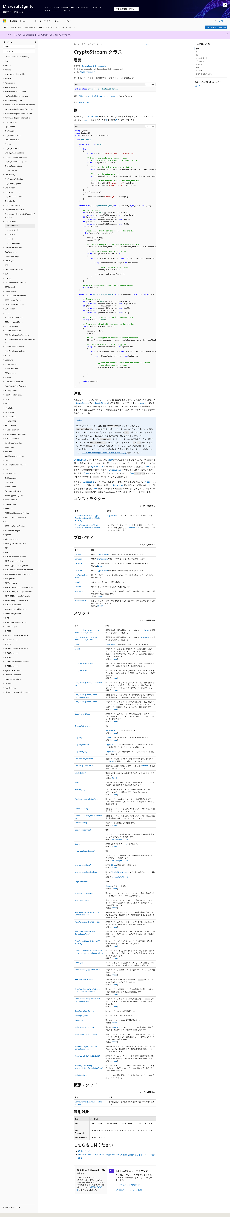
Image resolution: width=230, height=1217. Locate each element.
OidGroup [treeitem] (9, 482)
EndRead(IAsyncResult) (84, 759)
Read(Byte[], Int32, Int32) (85, 893)
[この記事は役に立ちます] (196, 85)
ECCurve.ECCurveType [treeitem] (14, 317)
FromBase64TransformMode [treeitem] (16, 386)
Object (82, 96)
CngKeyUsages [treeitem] (11, 170)
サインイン (223, 21)
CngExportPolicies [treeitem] (12, 140)
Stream (112, 96)
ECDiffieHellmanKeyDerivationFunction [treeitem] (20, 341)
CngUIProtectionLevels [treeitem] (14, 196)
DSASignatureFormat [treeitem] (13, 300)
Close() (77, 649)
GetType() (78, 844)
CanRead (78, 554)
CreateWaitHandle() (82, 726)
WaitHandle (110, 730)
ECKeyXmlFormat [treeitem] (11, 368)
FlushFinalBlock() (81, 808)
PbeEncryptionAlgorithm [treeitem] (14, 495)
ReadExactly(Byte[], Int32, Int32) (87, 970)
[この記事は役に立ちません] (198, 85)
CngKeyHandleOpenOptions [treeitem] (16, 161)
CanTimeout (80, 563)
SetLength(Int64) (81, 1015)
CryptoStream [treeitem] (12, 226)
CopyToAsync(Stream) (83, 714)
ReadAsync (145, 630)
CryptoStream (92, 116)
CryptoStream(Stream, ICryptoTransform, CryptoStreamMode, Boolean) (87, 518)
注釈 (197, 55)
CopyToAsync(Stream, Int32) (86, 702)
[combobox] (19, 47)
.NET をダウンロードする (216, 27)
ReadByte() (79, 963)
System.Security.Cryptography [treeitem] (17, 56)
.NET (83, 44)
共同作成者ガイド (90, 1188)
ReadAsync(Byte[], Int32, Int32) (87, 922)
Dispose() (78, 737)
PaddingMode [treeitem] (10, 487)
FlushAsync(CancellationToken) (87, 799)
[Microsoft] (4, 21)
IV (116, 119)
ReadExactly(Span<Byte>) (85, 979)
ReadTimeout (80, 591)
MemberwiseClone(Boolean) (86, 872)
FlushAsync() (80, 789)
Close (146, 466)
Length (77, 582)
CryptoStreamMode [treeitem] (12, 243)
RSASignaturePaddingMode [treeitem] (16, 609)
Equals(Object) (80, 773)
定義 (197, 48)
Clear (110, 460)
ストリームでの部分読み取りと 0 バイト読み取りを (104, 452)
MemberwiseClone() (83, 865)
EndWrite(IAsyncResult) (84, 766)
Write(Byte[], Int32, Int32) (85, 1027)
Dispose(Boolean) (82, 744)
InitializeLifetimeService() (85, 851)
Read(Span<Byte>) (82, 900)
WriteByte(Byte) (81, 1075)
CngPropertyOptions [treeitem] (13, 183)
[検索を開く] (215, 21)
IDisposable (84, 102)
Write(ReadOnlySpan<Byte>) (86, 1034)
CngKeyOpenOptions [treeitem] (13, 166)
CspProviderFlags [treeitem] (12, 256)
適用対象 (199, 70)
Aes (87, 119)
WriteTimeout (80, 601)
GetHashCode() (81, 823)
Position (78, 586)
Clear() (77, 644)
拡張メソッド (201, 67)
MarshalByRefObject (97, 96)
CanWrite (78, 570)
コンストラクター (202, 58)
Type (125, 844)
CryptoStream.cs (86, 72)
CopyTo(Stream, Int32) (83, 663)
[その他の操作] (154, 44)
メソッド (199, 64)
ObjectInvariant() (81, 881)
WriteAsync (145, 637)
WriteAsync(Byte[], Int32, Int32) (87, 1056)
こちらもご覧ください (204, 74)
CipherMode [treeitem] (10, 126)
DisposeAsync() (81, 751)
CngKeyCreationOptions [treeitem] (14, 153)
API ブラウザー (94, 44)
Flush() (77, 782)
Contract (109, 886)
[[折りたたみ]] (35, 42)
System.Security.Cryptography (94, 66)
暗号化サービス (85, 1151)
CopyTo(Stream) (81, 670)
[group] (115, 258)
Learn (76, 44)
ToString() (79, 1020)
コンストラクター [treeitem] (13, 230)
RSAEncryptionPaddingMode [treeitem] (16, 565)
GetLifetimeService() (83, 830)
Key (106, 119)
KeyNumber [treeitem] (9, 447)
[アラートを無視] (225, 5)
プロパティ (200, 61)
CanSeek (78, 559)
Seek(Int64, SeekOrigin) (84, 1011)
